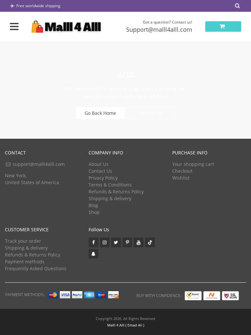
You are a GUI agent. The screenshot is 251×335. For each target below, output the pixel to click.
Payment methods (24, 261)
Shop (94, 212)
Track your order (23, 241)
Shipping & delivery (110, 198)
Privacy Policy (103, 178)
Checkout (182, 171)
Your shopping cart (193, 164)
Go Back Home (100, 113)
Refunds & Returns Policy (116, 191)
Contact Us (150, 113)
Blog (93, 205)
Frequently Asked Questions (35, 268)
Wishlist (181, 178)
